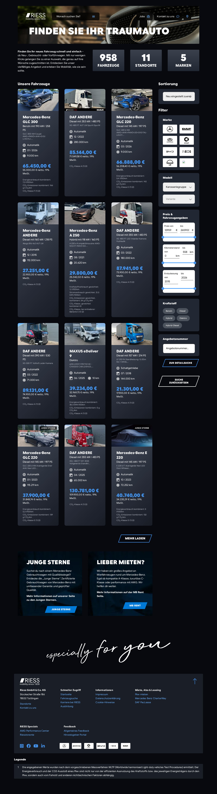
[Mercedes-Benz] (64, 746)
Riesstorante (27, 734)
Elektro (183, 318)
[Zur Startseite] (35, 16)
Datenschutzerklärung (108, 698)
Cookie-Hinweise (105, 702)
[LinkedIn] (43, 746)
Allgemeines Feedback (76, 730)
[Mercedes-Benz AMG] (76, 746)
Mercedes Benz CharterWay (150, 698)
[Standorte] (187, 16)
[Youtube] (36, 746)
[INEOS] (113, 746)
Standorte (25, 703)
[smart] (89, 746)
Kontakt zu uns (165, 16)
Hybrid (169, 318)
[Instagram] (22, 746)
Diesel (182, 311)
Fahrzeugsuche (69, 698)
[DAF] (125, 746)
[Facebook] (29, 746)
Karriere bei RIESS (70, 702)
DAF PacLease (143, 702)
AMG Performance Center (34, 730)
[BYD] (101, 746)
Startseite (66, 694)
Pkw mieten (141, 694)
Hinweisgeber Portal (75, 734)
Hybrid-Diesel (172, 325)
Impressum (102, 694)
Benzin (169, 311)
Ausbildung (67, 706)
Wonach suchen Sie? (68, 16)
